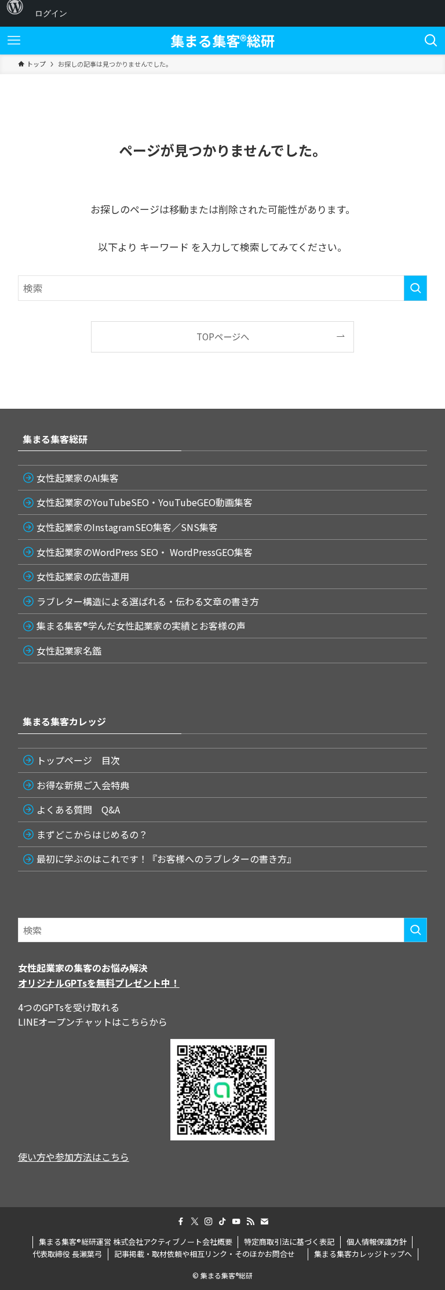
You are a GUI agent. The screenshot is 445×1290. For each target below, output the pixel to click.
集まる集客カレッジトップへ (363, 1253)
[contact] (264, 1221)
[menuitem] (15, 13)
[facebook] (181, 1221)
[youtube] (236, 1221)
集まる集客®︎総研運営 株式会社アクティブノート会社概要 (135, 1241)
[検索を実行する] (415, 288)
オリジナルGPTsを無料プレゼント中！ (99, 983)
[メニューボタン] (14, 40)
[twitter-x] (194, 1221)
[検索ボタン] (431, 40)
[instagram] (208, 1221)
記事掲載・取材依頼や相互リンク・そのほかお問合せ (208, 1253)
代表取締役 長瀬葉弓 (67, 1253)
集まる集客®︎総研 (222, 41)
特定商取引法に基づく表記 (289, 1241)
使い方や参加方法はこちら (73, 1157)
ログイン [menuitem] (51, 13)
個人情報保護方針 (376, 1241)
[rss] (250, 1221)
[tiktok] (222, 1221)
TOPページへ (222, 336)
